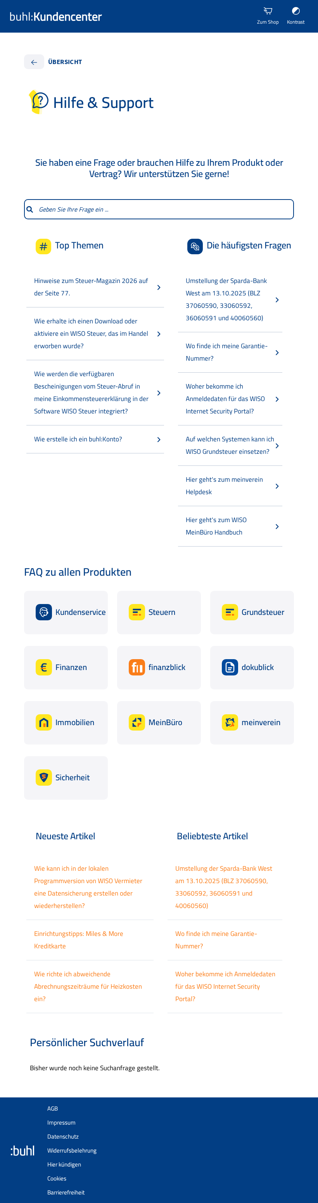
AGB (52, 1108)
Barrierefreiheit (66, 1192)
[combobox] (164, 209)
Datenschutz (63, 1136)
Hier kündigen (64, 1164)
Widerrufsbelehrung (72, 1150)
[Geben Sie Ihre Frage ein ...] (29, 209)
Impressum (61, 1122)
